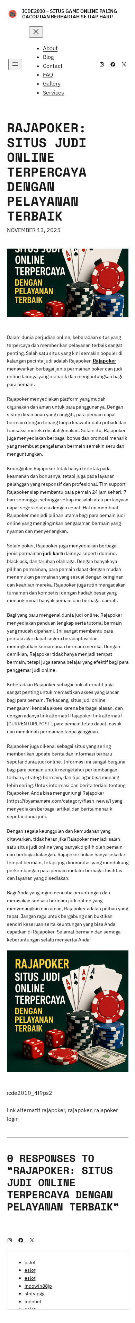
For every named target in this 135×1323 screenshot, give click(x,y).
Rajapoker (104, 361)
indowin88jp (38, 1286)
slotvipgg (34, 1293)
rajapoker (79, 1110)
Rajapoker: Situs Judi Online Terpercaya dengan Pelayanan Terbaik (47, 171)
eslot (30, 1262)
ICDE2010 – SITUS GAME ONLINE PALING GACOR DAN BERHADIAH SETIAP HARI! (69, 14)
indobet (33, 1301)
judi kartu (54, 553)
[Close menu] (36, 32)
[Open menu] (15, 64)
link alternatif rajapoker (36, 1110)
